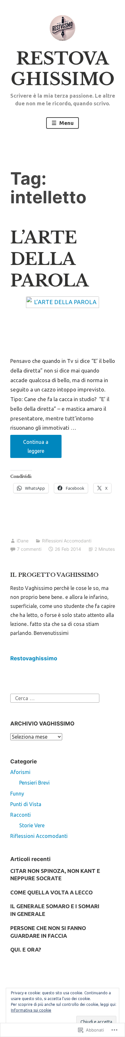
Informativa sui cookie (31, 1010)
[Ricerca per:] (54, 697)
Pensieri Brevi (34, 783)
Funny (17, 793)
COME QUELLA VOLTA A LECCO (51, 892)
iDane (23, 540)
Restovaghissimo (33, 658)
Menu (66, 123)
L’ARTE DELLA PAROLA (49, 259)
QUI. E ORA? (25, 949)
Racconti (20, 815)
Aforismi (20, 772)
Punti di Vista (25, 804)
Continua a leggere (29, 448)
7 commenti (29, 549)
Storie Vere (32, 825)
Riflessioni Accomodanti (66, 540)
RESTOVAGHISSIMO (62, 69)
